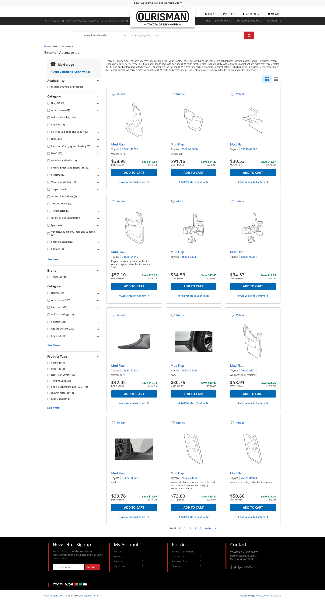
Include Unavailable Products (67, 86)
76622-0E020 (130, 478)
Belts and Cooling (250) (63, 117)
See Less (52, 259)
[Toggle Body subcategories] (98, 103)
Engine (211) (58, 124)
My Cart (118, 551)
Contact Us (178, 556)
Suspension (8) (59, 189)
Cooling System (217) (62, 328)
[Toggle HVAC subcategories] (98, 153)
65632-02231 (189, 256)
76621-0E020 (189, 370)
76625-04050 (189, 478)
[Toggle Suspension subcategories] (98, 189)
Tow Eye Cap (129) (61, 380)
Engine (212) (58, 336)
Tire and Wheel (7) (61, 203)
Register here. (91, 595)
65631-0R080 (249, 149)
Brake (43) (56, 139)
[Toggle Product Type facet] (98, 356)
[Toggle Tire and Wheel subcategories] (98, 203)
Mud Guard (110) (60, 399)
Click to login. (51, 595)
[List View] (276, 79)
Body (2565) (57, 103)
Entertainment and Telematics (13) (70, 167)
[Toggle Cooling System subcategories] (98, 329)
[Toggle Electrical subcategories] (98, 307)
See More (53, 345)
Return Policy (179, 561)
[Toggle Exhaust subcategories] (98, 249)
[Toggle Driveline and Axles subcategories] (98, 160)
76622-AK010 (249, 370)
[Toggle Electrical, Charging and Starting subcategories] (98, 146)
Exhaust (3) (57, 249)
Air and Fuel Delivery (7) (64, 196)
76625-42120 (130, 370)
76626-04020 (249, 478)
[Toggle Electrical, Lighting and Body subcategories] (98, 132)
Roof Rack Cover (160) (63, 374)
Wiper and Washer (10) (63, 182)
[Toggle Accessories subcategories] (98, 110)
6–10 (208, 528)
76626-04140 (130, 256)
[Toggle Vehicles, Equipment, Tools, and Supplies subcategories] (98, 233)
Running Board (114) (62, 392)
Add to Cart (134, 173)
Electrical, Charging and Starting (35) (71, 146)
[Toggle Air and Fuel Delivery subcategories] (98, 196)
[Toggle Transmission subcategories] (98, 211)
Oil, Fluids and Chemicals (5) (66, 218)
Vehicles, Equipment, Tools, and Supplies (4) (73, 233)
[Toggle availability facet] (98, 80)
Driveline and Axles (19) (64, 160)
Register (118, 561)
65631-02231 (249, 256)
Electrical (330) (59, 307)
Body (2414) (57, 293)
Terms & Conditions (183, 551)
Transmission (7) (60, 210)
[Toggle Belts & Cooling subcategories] (98, 314)
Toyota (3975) (58, 276)
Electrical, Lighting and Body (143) (69, 131)
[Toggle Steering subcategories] (98, 175)
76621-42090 (130, 149)
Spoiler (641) (58, 362)
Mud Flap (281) (59, 368)
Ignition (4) (57, 225)
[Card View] (266, 79)
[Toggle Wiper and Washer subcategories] (98, 182)
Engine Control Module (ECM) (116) (70, 386)
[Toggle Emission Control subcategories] (98, 242)
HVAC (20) (56, 153)
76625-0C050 (189, 149)
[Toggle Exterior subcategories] (98, 321)
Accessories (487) (60, 110)
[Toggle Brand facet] (98, 270)
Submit (92, 567)
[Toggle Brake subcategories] (98, 139)
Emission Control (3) (62, 241)
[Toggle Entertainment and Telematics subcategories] (98, 168)
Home (47, 46)
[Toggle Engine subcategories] (98, 124)
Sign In (117, 556)
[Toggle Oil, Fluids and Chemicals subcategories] (98, 218)
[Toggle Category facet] (98, 96)
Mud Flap (118, 144)
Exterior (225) (58, 321)
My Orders (120, 566)
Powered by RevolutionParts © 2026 (260, 595)
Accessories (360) (60, 300)
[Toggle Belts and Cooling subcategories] (98, 117)
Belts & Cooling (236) (62, 314)
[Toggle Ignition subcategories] (98, 225)
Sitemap (176, 566)
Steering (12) (58, 174)
